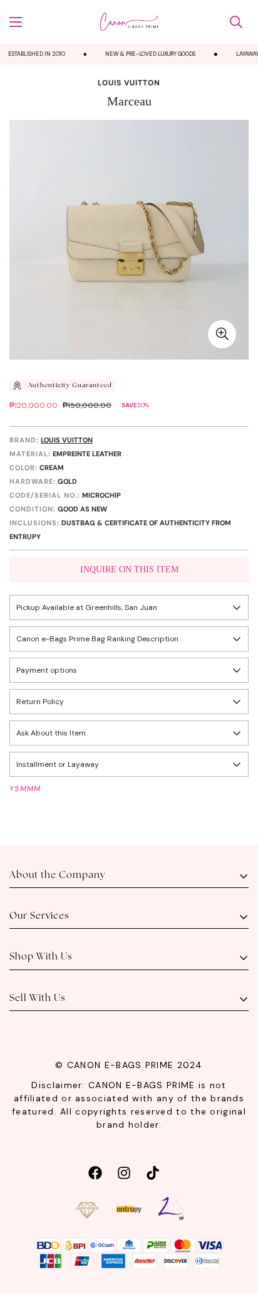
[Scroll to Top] (235, 1227)
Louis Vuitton (129, 83)
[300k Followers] (95, 1171)
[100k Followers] (124, 1171)
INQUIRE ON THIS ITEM (129, 569)
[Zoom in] (222, 334)
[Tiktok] (153, 1171)
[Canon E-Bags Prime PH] (129, 22)
